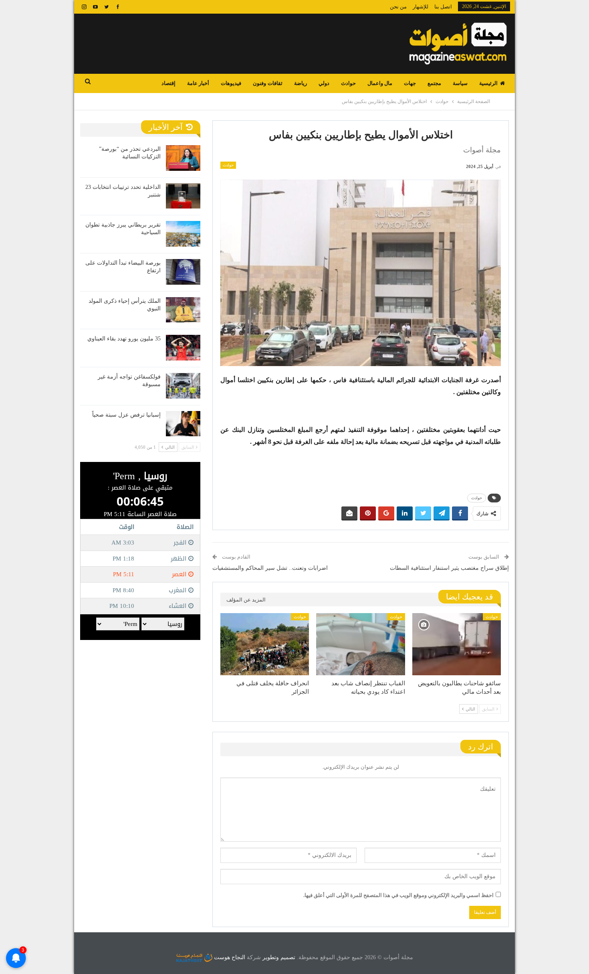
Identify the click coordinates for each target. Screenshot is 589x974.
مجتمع (434, 83)
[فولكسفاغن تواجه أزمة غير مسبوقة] (183, 386)
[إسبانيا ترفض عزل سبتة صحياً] (183, 424)
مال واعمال (379, 83)
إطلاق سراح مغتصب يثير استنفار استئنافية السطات (449, 568)
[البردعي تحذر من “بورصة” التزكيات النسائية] (183, 158)
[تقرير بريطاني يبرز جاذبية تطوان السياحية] (183, 234)
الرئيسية (488, 83)
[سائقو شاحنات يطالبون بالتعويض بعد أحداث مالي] (456, 644)
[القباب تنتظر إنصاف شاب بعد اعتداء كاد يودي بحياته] (360, 644)
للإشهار (420, 7)
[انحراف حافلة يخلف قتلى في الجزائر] (264, 644)
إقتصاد (168, 83)
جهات (410, 83)
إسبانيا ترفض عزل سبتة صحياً (126, 415)
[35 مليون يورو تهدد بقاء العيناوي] (183, 347)
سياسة (460, 83)
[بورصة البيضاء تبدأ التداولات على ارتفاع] (183, 272)
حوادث (348, 83)
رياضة (300, 83)
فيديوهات (231, 83)
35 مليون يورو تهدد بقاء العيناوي (124, 339)
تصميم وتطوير (278, 957)
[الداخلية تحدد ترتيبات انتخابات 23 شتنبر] (183, 196)
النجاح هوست (228, 957)
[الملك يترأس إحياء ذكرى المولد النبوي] (183, 310)
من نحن (398, 7)
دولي (324, 83)
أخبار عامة (198, 83)
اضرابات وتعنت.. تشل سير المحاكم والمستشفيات (270, 568)
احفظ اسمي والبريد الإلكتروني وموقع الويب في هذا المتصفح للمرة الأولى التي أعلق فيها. (398, 895)
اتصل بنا (443, 7)
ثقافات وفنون (267, 83)
